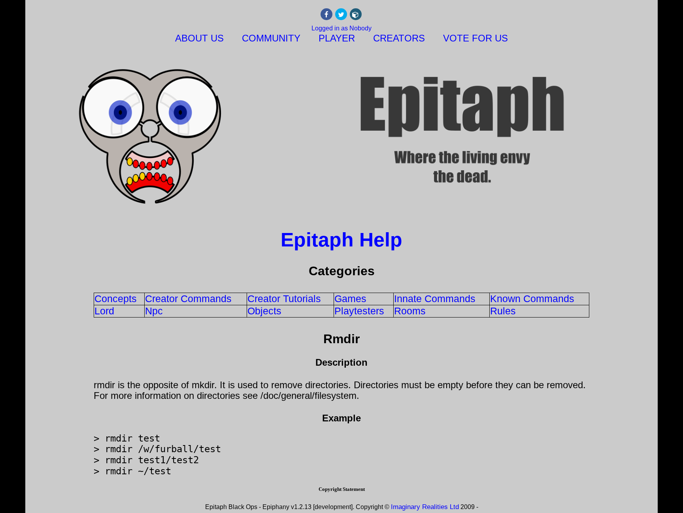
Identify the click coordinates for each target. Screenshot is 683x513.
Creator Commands (188, 298)
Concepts (115, 298)
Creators (399, 38)
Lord (104, 310)
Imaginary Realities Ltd (425, 507)
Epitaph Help (341, 239)
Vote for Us (475, 38)
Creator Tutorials (284, 298)
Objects (264, 310)
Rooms (410, 310)
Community (271, 38)
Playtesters (359, 310)
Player (337, 38)
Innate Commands (434, 298)
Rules (503, 310)
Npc (154, 310)
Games (350, 298)
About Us (199, 38)
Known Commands (532, 298)
